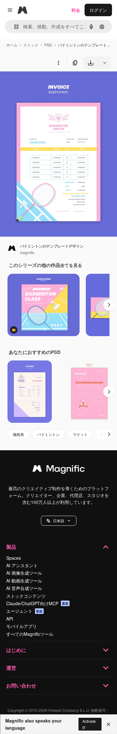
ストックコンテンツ (26, 596)
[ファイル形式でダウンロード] (104, 62)
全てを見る (71, 265)
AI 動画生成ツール (24, 580)
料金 (75, 10)
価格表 (18, 434)
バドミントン (48, 434)
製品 (11, 546)
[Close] (108, 724)
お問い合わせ (21, 685)
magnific (27, 252)
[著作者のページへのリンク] (11, 249)
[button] (58, 521)
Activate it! (89, 724)
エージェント (24, 611)
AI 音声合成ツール (24, 588)
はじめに (16, 650)
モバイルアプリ (21, 626)
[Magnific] (58, 470)
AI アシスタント (22, 565)
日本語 (58, 520)
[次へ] (109, 305)
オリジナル (43, 83)
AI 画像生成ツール (24, 573)
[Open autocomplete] (13, 26)
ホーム (11, 44)
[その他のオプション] (58, 62)
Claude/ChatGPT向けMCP (37, 603)
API (9, 619)
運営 (11, 667)
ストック (30, 44)
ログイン (98, 10)
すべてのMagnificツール (29, 634)
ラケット (80, 434)
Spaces (13, 558)
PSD (48, 44)
